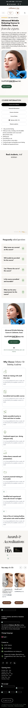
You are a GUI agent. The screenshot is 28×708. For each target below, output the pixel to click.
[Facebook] (20, 4)
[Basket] (18, 12)
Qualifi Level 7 (18, 589)
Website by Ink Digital (19, 705)
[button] (25, 12)
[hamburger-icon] (3, 13)
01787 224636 (19, 1)
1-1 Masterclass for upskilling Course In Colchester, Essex (7, 590)
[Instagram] (18, 4)
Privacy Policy (10, 705)
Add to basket (6, 86)
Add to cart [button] (7, 602)
